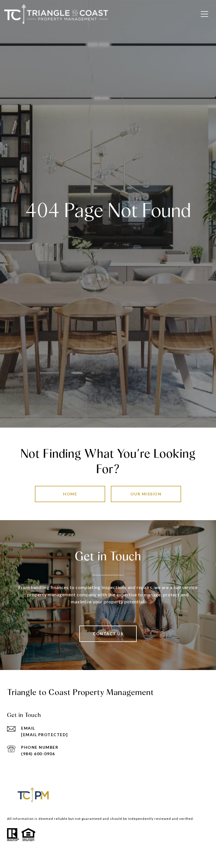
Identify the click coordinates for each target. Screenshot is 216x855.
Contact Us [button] (108, 633)
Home (70, 493)
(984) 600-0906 (38, 753)
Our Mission (146, 493)
